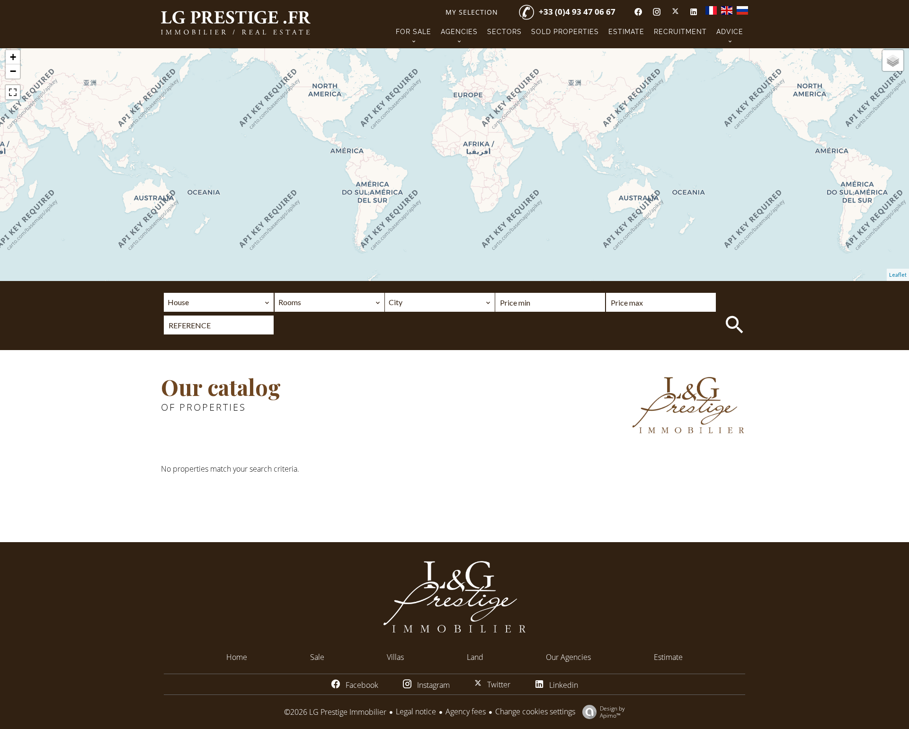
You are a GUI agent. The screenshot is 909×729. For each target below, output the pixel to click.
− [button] (13, 71)
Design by (612, 711)
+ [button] (13, 57)
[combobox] (219, 302)
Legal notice (416, 711)
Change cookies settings (535, 711)
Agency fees (466, 711)
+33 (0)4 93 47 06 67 (577, 11)
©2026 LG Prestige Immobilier (335, 712)
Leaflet (898, 275)
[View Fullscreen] (13, 92)
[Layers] (892, 60)
